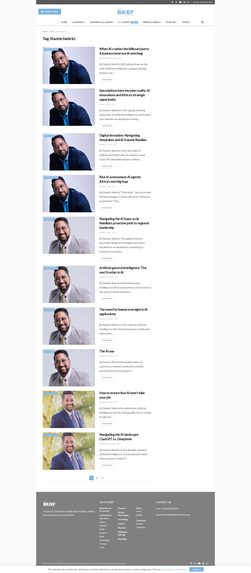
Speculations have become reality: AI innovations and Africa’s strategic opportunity (124, 95)
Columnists (51, 394)
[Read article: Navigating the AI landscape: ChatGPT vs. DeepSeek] (69, 451)
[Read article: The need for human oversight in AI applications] (69, 326)
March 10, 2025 (107, 356)
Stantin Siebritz (61, 31)
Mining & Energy (152, 22)
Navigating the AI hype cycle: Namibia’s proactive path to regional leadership (124, 223)
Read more (108, 79)
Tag (51, 31)
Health (102, 529)
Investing (123, 519)
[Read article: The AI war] (69, 367)
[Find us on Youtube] (180, 2)
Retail (101, 536)
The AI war (107, 351)
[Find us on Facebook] (172, 2)
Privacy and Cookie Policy (174, 569)
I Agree (196, 569)
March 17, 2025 (107, 319)
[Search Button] (202, 22)
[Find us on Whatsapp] (188, 2)
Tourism (102, 544)
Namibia (139, 515)
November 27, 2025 (108, 58)
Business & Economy (102, 22)
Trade (101, 547)
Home (64, 22)
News (139, 508)
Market (122, 527)
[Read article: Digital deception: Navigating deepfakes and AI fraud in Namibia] (69, 151)
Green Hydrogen (123, 513)
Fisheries (103, 526)
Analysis (139, 524)
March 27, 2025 (107, 277)
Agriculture (104, 518)
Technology (51, 49)
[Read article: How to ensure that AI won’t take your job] (69, 409)
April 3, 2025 (106, 232)
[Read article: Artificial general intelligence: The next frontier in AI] (69, 284)
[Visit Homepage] (125, 12)
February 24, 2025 (108, 444)
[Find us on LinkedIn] (184, 2)
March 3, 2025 (106, 402)
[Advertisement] (183, 48)
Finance (102, 522)
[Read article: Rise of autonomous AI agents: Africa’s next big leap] (69, 193)
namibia (122, 538)
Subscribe (51, 11)
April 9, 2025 (106, 186)
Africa (186, 22)
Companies (78, 22)
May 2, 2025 (105, 104)
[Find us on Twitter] (176, 2)
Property (103, 533)
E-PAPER (129, 22)
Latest (121, 523)
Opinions (170, 22)
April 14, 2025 (106, 145)
